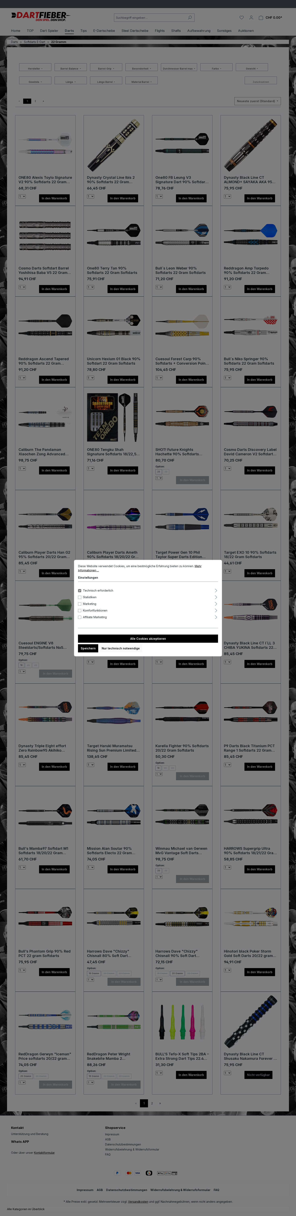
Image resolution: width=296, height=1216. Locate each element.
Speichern (88, 648)
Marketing (89, 603)
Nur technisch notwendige (121, 648)
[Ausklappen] (216, 589)
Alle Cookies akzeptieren (148, 638)
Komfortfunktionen (95, 610)
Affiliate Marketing (95, 617)
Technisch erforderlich (98, 590)
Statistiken (89, 597)
